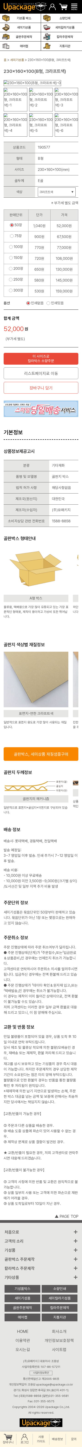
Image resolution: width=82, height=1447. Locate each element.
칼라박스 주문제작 (20, 1268)
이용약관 (22, 1340)
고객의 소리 (14, 1241)
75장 (18, 236)
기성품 (10, 1250)
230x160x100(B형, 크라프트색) (49, 60)
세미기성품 (24, 27)
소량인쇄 (64, 18)
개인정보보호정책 (59, 1340)
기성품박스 (23, 1289)
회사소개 (59, 1331)
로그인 (24, 1442)
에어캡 (24, 46)
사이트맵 (59, 1349)
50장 (18, 225)
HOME (22, 1331)
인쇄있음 (57, 303)
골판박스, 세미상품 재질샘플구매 (41, 754)
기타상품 (12, 1277)
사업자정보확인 (41, 1372)
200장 (18, 268)
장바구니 (8, 1442)
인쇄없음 (37, 303)
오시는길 (22, 1349)
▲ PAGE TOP (66, 1216)
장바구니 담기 (41, 388)
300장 (18, 290)
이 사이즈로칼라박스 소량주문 (41, 358)
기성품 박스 (24, 18)
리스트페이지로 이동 (41, 373)
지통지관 (64, 46)
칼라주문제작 (65, 37)
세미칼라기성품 (64, 27)
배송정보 (57, 1439)
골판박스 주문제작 (20, 1259)
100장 (18, 247)
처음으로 (12, 1232)
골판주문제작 (24, 37)
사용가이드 (41, 1439)
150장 (18, 258)
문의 (74, 1439)
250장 (18, 279)
